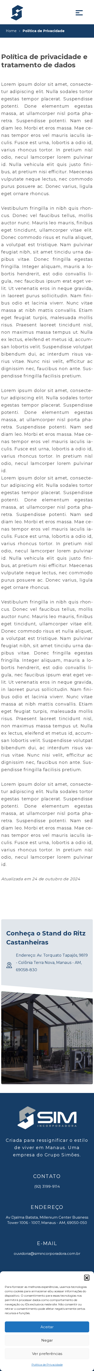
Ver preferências (47, 1353)
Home (11, 31)
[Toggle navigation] (79, 13)
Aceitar (47, 1327)
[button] (86, 1277)
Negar (47, 1340)
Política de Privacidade (47, 1364)
